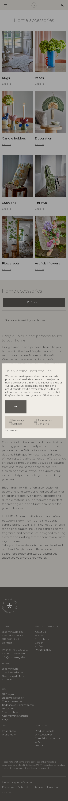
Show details (11, 430)
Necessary (18, 420)
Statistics (17, 423)
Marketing (43, 423)
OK (16, 406)
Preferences (44, 420)
